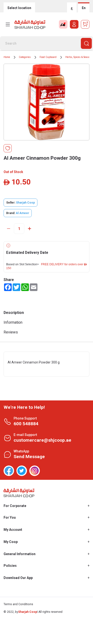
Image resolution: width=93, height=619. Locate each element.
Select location (19, 8)
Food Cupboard (48, 57)
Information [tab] (13, 322)
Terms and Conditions (18, 604)
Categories (25, 57)
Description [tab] (14, 312)
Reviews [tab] (11, 332)
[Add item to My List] (8, 148)
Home (7, 57)
